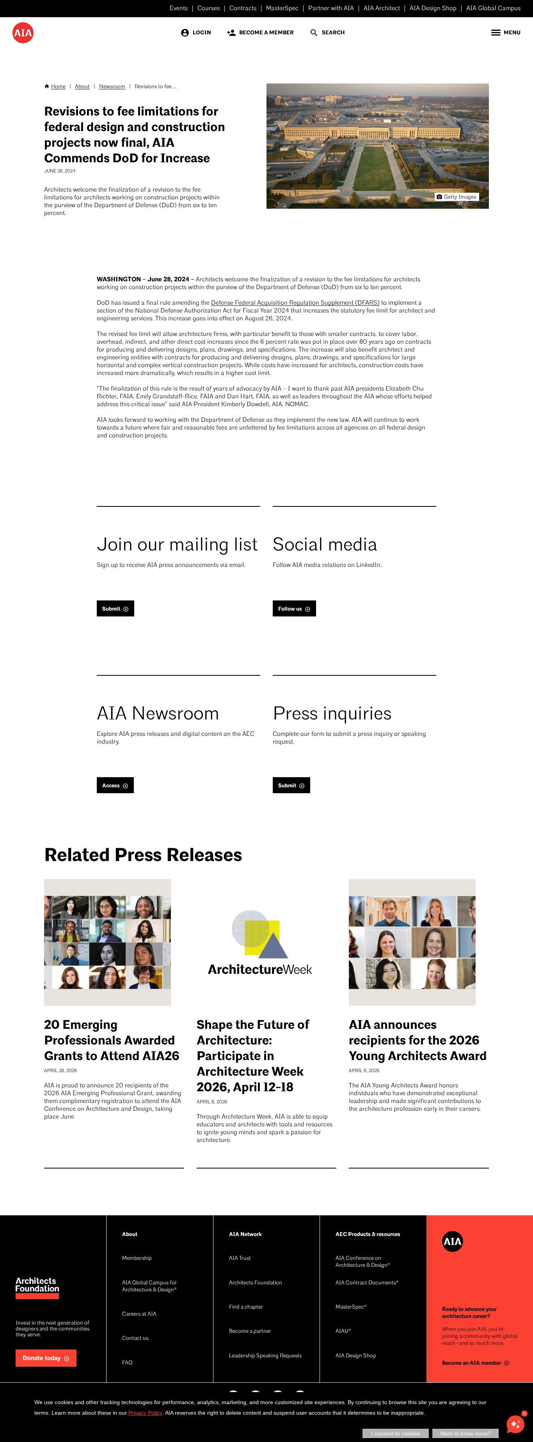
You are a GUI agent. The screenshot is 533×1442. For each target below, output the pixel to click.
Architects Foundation (255, 1283)
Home (58, 87)
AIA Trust (240, 1258)
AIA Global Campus (493, 8)
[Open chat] (515, 1424)
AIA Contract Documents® (367, 1283)
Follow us (290, 609)
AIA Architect (382, 8)
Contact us (135, 1338)
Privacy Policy (145, 1413)
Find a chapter (246, 1307)
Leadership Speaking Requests (265, 1356)
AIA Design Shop (433, 8)
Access (111, 785)
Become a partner (250, 1331)
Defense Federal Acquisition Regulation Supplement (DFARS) (295, 303)
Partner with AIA (331, 8)
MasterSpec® (351, 1307)
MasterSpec (282, 8)
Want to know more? (465, 1433)
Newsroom (112, 87)
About (82, 87)
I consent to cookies (395, 1433)
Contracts (242, 8)
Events (179, 8)
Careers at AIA (139, 1314)
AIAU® (343, 1331)
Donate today (42, 1358)
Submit (111, 609)
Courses (208, 8)
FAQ (127, 1363)
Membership (137, 1258)
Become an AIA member (471, 1363)
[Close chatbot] (524, 1413)
